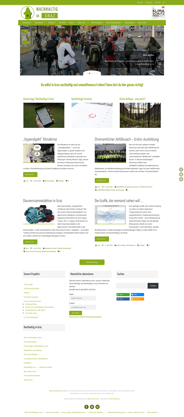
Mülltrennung (110, 190)
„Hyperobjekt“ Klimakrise (40, 139)
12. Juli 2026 (108, 187)
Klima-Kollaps (49, 181)
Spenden (140, 2)
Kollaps (61, 181)
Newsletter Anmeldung (32, 350)
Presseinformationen (32, 375)
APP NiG (157, 2)
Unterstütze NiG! (52, 412)
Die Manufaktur (31, 304)
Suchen (153, 286)
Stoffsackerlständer (31, 288)
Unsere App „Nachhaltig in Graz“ (36, 346)
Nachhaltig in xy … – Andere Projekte (38, 367)
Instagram (148, 2)
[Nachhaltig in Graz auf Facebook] (181, 169)
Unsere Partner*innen (32, 301)
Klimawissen (131, 245)
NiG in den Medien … (32, 354)
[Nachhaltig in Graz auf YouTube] (181, 179)
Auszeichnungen (30, 342)
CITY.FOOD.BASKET (31, 317)
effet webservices (93, 399)
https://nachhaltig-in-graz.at (58, 391)
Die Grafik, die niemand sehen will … (119, 201)
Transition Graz (31, 313)
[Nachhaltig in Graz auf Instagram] (181, 174)
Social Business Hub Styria (35, 310)
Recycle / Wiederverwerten (143, 187)
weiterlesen (29, 174)
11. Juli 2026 (108, 245)
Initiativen (48, 248)
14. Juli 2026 (37, 181)
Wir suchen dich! (30, 371)
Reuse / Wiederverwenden (61, 248)
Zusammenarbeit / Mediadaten (36, 358)
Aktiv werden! (152, 412)
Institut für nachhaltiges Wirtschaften (39, 307)
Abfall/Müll (120, 187)
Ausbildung (129, 187)
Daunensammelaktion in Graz (42, 201)
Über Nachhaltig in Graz (33, 337)
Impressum (28, 380)
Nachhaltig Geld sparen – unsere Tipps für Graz (126, 412)
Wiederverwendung (49, 251)
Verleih (26, 293)
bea (27, 181)
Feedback (27, 363)
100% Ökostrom (114, 399)
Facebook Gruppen (31, 297)
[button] (123, 294)
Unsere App (28, 284)
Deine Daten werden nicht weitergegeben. (85, 316)
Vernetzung (120, 190)
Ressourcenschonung (33, 251)
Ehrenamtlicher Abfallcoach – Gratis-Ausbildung (127, 139)
